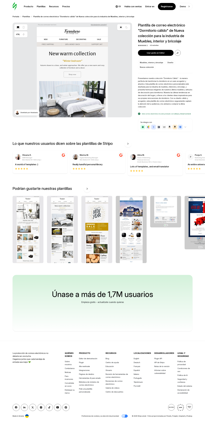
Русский (137, 386)
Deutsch (137, 362)
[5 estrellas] (147, 45)
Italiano (136, 374)
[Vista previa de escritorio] (18, 27)
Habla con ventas (133, 6)
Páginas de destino (86, 374)
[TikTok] (49, 407)
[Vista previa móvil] (23, 27)
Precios (66, 6)
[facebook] (16, 407)
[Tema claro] (121, 27)
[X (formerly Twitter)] (32, 407)
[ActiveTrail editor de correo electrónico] (158, 127)
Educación (110, 366)
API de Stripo (159, 362)
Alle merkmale (84, 366)
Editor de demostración (88, 359)
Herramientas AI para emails (90, 378)
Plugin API (158, 359)
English (136, 359)
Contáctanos (70, 368)
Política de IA (182, 375)
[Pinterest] (66, 407)
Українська (138, 382)
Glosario (109, 370)
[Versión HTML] (18, 34)
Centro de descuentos (114, 392)
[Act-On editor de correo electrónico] (148, 127)
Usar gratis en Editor (156, 53)
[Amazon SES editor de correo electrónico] (174, 127)
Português (138, 378)
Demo (183, 6)
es (120, 6)
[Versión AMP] (23, 34)
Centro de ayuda (112, 362)
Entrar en (149, 6)
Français (137, 366)
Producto (28, 6)
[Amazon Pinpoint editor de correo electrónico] (169, 127)
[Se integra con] (185, 127)
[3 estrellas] (143, 45)
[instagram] (41, 407)
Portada (16, 17)
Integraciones (84, 370)
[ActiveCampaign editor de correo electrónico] (153, 127)
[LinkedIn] (24, 407)
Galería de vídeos (112, 388)
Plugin (81, 362)
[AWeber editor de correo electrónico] (180, 127)
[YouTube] (57, 407)
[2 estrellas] (141, 45)
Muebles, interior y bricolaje (151, 63)
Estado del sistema (184, 386)
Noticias (68, 372)
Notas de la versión (162, 366)
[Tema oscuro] (126, 27)
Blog (107, 359)
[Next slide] (128, 143)
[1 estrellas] (139, 45)
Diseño (170, 63)
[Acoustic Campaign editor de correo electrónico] (142, 127)
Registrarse (167, 6)
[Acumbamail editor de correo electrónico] (164, 127)
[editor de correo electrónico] (15, 6)
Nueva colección (147, 67)
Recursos (54, 6)
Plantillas (41, 6)
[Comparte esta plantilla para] (178, 53)
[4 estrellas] (145, 45)
